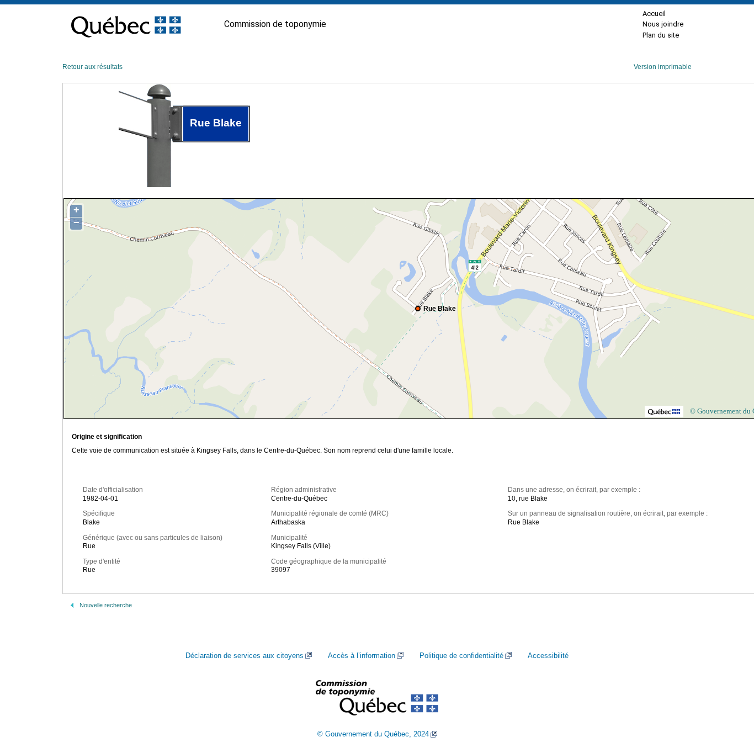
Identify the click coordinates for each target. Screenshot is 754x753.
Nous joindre (663, 24)
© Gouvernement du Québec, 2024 (373, 734)
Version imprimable (663, 67)
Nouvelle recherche (105, 605)
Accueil (654, 13)
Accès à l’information (361, 656)
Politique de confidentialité (461, 656)
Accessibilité (548, 656)
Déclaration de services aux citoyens (244, 656)
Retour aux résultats (92, 67)
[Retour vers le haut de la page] (726, 692)
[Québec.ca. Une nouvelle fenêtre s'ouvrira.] (126, 24)
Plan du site (661, 35)
